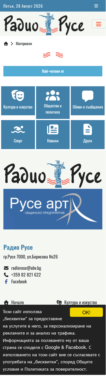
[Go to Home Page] (5, 43)
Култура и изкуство (79, 302)
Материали (24, 43)
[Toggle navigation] (96, 5)
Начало (16, 302)
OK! (86, 312)
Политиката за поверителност (55, 368)
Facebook (18, 281)
